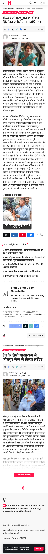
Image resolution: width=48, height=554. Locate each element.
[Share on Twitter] (12, 29)
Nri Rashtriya (13, 35)
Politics (22, 12)
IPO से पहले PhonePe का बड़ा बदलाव (21, 276)
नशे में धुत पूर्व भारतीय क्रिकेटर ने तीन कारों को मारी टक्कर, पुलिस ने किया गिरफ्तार (24, 258)
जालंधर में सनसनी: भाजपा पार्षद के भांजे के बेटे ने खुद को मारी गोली (23, 251)
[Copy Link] (16, 29)
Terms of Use (24, 550)
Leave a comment (37, 335)
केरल (30, 12)
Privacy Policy (9, 550)
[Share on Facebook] (8, 29)
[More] (24, 29)
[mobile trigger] (5, 2)
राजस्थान (21, 350)
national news (10, 12)
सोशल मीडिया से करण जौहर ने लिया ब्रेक (22, 271)
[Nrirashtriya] (9, 2)
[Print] (20, 29)
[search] (30, 3)
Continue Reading (24, 475)
